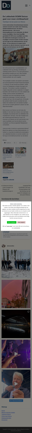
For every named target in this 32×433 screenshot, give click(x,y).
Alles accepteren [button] (11, 222)
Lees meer (9, 226)
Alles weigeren (21, 222)
